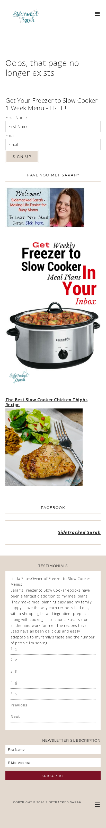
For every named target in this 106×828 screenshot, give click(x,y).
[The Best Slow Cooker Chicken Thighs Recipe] (44, 448)
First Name (16, 117)
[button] (97, 13)
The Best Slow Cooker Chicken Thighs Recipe (46, 402)
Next (15, 716)
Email (10, 135)
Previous (19, 705)
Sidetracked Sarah (26, 30)
